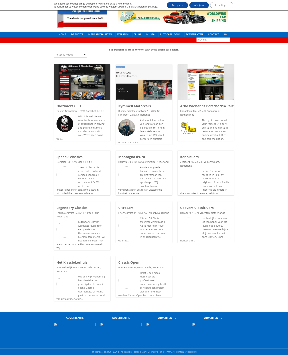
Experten (122, 34)
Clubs (137, 34)
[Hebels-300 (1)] (121, 341)
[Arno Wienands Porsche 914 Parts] (206, 82)
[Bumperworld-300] (75, 341)
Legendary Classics (72, 207)
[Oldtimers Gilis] (82, 82)
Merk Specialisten (100, 34)
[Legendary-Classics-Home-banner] (213, 341)
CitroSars (126, 207)
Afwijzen (199, 5)
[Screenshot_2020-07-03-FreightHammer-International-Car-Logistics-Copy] (167, 341)
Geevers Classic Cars (197, 207)
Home (62, 34)
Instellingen (221, 5)
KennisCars (189, 157)
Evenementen (194, 34)
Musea (150, 34)
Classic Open (128, 262)
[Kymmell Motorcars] (144, 82)
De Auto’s (77, 34)
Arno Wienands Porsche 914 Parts (207, 106)
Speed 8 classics (69, 157)
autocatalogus (170, 34)
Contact (213, 34)
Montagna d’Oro (131, 157)
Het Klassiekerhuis (71, 262)
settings (152, 6)
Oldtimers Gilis (68, 106)
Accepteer (177, 5)
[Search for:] (213, 39)
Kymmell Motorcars (134, 106)
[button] (70, 55)
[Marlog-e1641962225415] (173, 21)
